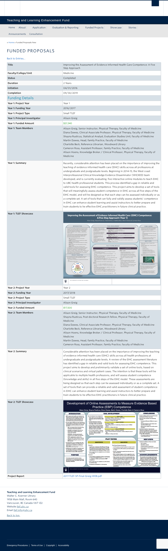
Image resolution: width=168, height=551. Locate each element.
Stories (132, 27)
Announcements (17, 34)
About (22, 27)
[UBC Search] (155, 3)
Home (12, 27)
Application (39, 27)
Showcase (116, 27)
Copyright (50, 545)
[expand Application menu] (49, 27)
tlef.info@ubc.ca (23, 510)
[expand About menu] (29, 27)
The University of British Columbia (14, 8)
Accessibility (63, 545)
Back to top (13, 515)
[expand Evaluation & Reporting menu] (81, 27)
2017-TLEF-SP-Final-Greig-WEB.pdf (82, 476)
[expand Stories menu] (139, 27)
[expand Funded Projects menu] (106, 27)
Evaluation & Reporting (65, 27)
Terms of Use (37, 545)
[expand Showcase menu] (124, 27)
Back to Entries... (16, 58)
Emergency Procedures (17, 545)
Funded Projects (94, 27)
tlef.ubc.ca (23, 506)
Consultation (36, 34)
